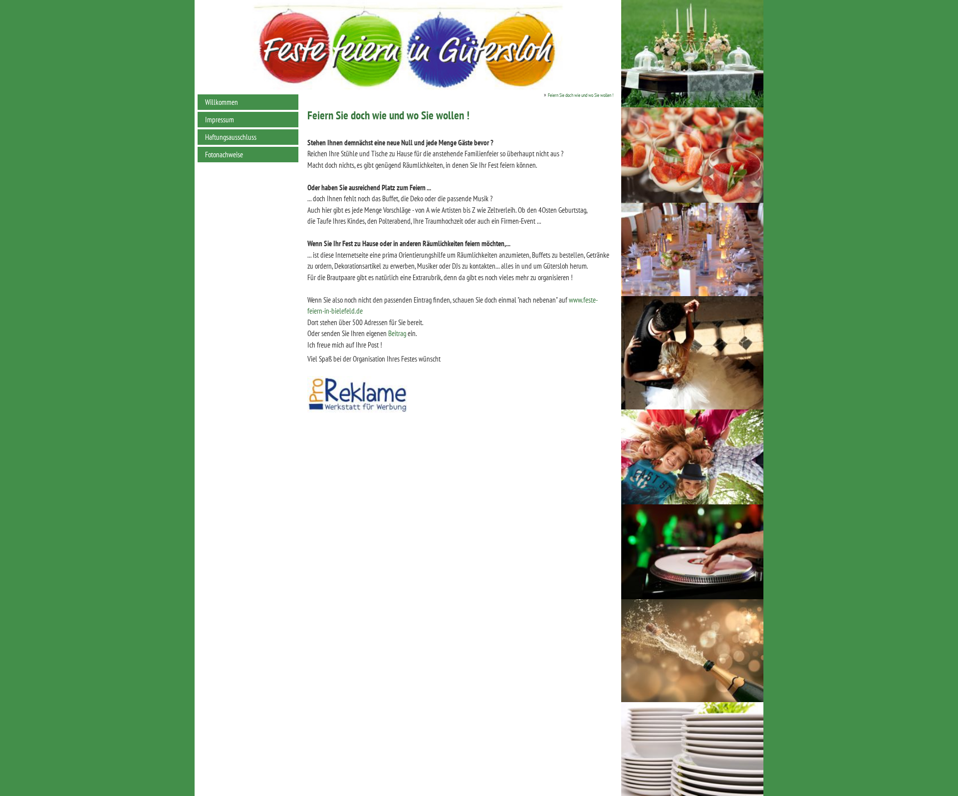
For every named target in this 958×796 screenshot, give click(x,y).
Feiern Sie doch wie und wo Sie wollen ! (580, 95)
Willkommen (221, 102)
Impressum (219, 119)
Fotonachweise (224, 154)
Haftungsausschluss (230, 137)
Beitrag (397, 333)
